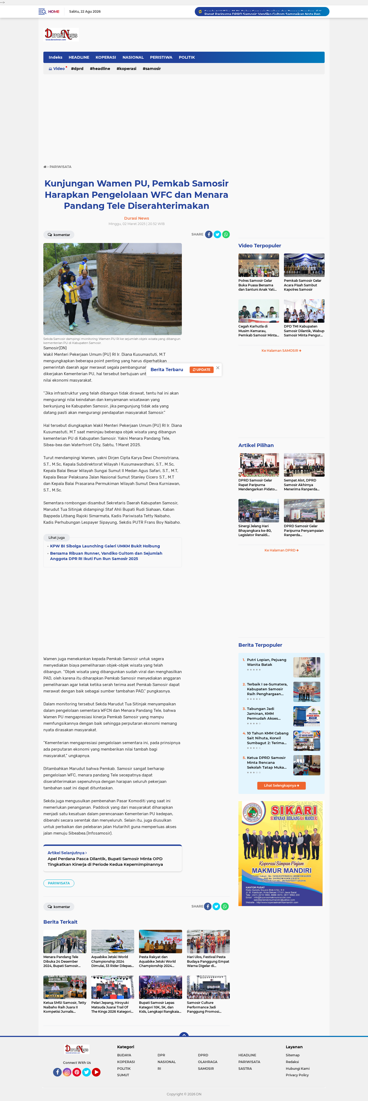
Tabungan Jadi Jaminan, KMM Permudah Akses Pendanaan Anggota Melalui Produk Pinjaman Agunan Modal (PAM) (266, 713)
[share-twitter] (217, 234)
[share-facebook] (209, 234)
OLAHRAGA (207, 1062)
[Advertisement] (184, 116)
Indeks (55, 57)
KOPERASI (106, 57)
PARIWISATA (59, 883)
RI (159, 1069)
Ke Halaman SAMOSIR (280, 351)
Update (203, 370)
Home (53, 11)
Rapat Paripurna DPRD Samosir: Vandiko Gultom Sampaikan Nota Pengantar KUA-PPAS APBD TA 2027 (264, 11)
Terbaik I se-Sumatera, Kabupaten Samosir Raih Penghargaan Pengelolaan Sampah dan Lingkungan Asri (267, 689)
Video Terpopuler (259, 246)
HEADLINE (79, 57)
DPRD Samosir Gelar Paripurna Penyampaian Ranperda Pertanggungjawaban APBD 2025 (304, 530)
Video (59, 68)
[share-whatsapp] (226, 234)
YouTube (100, 1079)
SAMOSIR (153, 68)
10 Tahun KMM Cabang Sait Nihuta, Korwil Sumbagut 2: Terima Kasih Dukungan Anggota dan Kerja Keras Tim (268, 738)
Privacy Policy (297, 1075)
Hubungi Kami (298, 1069)
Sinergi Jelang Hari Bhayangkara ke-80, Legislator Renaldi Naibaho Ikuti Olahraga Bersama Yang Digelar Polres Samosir (257, 530)
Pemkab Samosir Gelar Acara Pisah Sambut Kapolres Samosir (302, 285)
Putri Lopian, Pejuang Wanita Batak (266, 662)
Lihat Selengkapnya (280, 785)
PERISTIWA (161, 57)
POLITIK (187, 57)
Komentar (61, 235)
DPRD (79, 68)
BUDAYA (124, 1055)
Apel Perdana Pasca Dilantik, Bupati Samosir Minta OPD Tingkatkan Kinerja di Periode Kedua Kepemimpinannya (105, 861)
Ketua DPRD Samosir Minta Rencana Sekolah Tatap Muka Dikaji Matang (266, 762)
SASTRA (245, 1069)
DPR (161, 1055)
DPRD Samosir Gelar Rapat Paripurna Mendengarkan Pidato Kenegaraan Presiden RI (257, 485)
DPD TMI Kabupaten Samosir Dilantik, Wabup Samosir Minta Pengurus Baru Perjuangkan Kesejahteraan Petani (304, 331)
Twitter (89, 1079)
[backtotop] (184, 1037)
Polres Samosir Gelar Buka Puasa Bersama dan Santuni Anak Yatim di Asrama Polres (258, 285)
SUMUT (123, 1075)
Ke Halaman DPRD (280, 550)
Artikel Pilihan (256, 445)
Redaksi (292, 1062)
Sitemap (293, 1055)
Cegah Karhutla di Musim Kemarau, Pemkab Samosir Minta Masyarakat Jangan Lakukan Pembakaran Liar (257, 331)
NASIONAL (133, 57)
